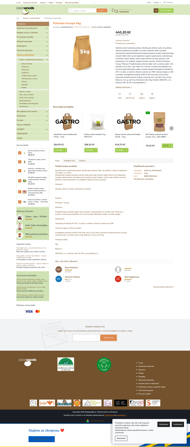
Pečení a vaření (25, 92)
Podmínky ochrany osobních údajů (151, 387)
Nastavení (121, 438)
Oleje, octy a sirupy (26, 98)
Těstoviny (25, 67)
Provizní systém (144, 394)
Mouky (24, 87)
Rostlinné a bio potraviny (27, 28)
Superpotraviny (25, 101)
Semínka (25, 85)
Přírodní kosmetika (24, 41)
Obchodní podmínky (72, 3)
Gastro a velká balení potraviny (31, 60)
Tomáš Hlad (109, 415)
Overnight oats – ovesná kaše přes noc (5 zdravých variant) (31, 249)
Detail (166, 146)
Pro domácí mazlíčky (25, 37)
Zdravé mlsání (27, 64)
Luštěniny (25, 73)
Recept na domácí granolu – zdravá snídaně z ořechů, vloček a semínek (32, 264)
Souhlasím (177, 424)
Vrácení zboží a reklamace (148, 383)
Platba (51, 3)
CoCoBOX (20, 129)
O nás (18, 3)
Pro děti (20, 120)
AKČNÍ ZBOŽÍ (22, 134)
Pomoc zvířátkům (24, 125)
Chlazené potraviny (24, 50)
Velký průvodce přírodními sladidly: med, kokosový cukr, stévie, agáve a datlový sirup (31, 280)
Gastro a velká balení (25, 55)
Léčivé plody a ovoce (29, 79)
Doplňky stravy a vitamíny (27, 33)
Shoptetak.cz (121, 415)
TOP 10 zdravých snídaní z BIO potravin (30, 295)
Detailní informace (123, 87)
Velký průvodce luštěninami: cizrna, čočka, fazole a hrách (31, 288)
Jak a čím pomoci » (41, 439)
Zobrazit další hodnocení (163, 287)
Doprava (43, 3)
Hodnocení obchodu (30, 3)
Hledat (102, 11)
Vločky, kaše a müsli (29, 76)
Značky (19, 138)
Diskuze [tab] (82, 161)
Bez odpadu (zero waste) (27, 111)
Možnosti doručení (122, 40)
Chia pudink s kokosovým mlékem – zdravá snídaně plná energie (31, 256)
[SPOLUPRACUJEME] (47, 403)
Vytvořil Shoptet (97, 421)
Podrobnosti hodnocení (82, 27)
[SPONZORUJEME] (77, 403)
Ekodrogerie (22, 46)
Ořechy (24, 82)
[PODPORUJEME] (33, 403)
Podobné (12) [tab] (69, 161)
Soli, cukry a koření (26, 95)
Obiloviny (25, 70)
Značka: (101, 27)
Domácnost (23, 106)
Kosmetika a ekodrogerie (28, 103)
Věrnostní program (145, 390)
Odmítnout (163, 424)
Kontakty (59, 3)
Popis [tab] (57, 161)
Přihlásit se (108, 338)
